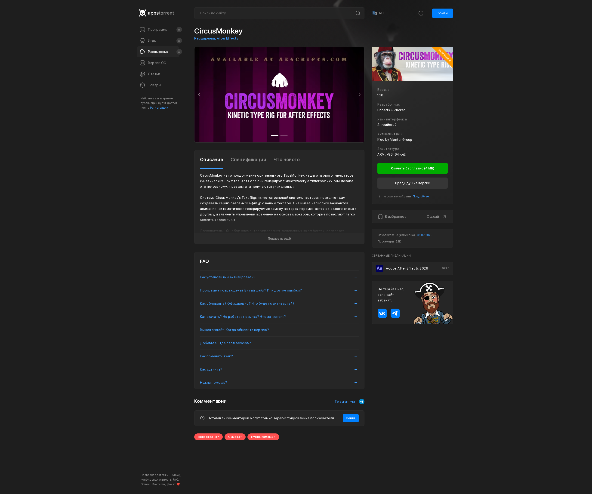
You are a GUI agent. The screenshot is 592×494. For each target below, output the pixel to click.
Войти (443, 13)
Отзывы (146, 484)
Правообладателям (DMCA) (160, 475)
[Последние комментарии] (420, 13)
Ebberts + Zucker (391, 110)
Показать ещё (279, 238)
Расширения (204, 38)
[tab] (211, 159)
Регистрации (159, 107)
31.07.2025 (424, 235)
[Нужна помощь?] (311, 481)
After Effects (227, 38)
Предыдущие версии (412, 183)
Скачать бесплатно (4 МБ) (412, 168)
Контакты (158, 484)
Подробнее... (422, 196)
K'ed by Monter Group (394, 139)
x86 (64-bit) (397, 154)
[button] (199, 94)
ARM (381, 154)
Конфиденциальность (156, 479)
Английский (387, 125)
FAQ (175, 479)
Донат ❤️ (173, 484)
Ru (378, 13)
